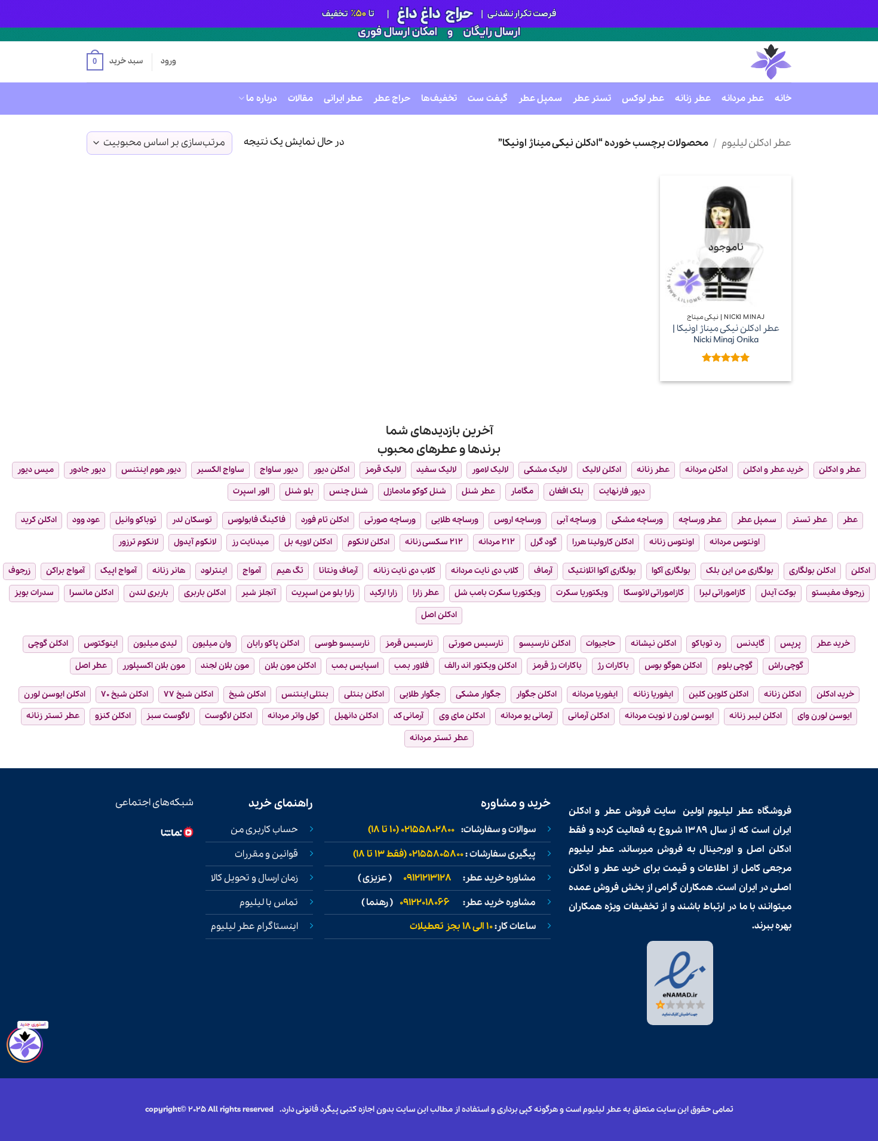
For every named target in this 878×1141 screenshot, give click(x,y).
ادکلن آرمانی (588, 716)
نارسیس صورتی (476, 643)
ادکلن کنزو (113, 716)
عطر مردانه (743, 99)
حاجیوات (600, 643)
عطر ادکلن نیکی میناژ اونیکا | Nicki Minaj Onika (726, 334)
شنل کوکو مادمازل (414, 491)
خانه (783, 99)
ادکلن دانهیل (356, 716)
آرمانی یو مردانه (526, 716)
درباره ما (261, 99)
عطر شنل (478, 491)
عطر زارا (426, 593)
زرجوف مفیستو (838, 593)
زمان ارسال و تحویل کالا (254, 878)
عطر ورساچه (700, 520)
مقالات (300, 99)
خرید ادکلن (835, 694)
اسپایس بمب (355, 665)
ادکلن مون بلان (290, 665)
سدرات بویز (34, 593)
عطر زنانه (692, 99)
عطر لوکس (643, 99)
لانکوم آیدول (195, 542)
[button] (115, 62)
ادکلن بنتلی (364, 694)
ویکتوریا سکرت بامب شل (498, 593)
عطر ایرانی (343, 99)
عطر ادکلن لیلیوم (756, 143)
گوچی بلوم (735, 665)
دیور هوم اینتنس (151, 470)
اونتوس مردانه (735, 542)
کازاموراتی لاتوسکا (654, 593)
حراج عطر (391, 99)
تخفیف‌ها (439, 99)
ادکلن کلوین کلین (718, 694)
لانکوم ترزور (138, 542)
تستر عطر (592, 99)
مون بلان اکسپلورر (153, 665)
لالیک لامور (490, 470)
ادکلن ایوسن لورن (54, 694)
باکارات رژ (613, 665)
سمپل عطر (540, 99)
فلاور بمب (411, 665)
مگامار (522, 491)
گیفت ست (487, 99)
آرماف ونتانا (338, 570)
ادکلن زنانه (782, 694)
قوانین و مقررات (266, 854)
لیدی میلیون (155, 643)
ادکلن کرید (39, 520)
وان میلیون (211, 643)
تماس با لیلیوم (269, 902)
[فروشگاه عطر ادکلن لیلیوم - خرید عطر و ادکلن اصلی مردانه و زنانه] (741, 61)
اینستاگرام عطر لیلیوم (254, 926)
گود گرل (543, 542)
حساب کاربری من (264, 829)
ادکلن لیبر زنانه (755, 716)
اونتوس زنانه (671, 542)
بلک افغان (566, 491)
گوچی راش (785, 665)
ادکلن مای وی (462, 716)
